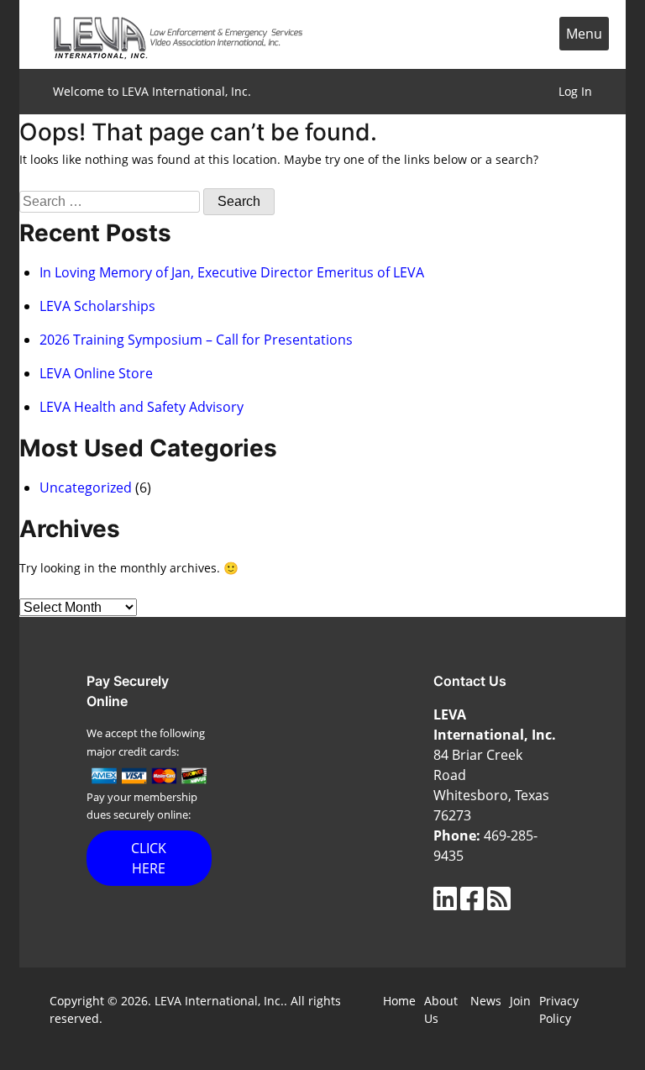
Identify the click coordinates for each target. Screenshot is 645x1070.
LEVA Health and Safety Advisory (141, 407)
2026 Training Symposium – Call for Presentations (196, 339)
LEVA (179, 34)
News (485, 1001)
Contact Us (469, 680)
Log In (575, 91)
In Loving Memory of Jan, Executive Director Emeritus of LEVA (231, 272)
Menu (584, 33)
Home (399, 1001)
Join (520, 1001)
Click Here (148, 858)
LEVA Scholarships (97, 306)
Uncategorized (85, 487)
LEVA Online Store (96, 373)
